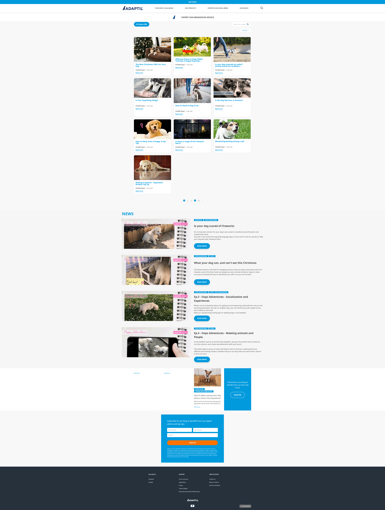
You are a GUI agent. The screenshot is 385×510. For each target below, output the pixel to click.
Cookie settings (183, 488)
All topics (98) (141, 24)
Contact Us (212, 479)
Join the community (214, 485)
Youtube (150, 482)
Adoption (198, 220)
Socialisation (222, 292)
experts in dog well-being (218, 8)
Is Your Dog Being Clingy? (147, 100)
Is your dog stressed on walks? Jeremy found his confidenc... (229, 65)
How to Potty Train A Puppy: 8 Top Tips (151, 142)
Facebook (151, 479)
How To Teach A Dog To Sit (187, 105)
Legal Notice (182, 482)
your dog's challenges (164, 8)
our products (190, 8)
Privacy (181, 485)
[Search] (261, 8)
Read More (137, 373)
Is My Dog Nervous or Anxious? (229, 100)
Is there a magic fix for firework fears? (189, 142)
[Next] (202, 200)
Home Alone (199, 389)
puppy (212, 256)
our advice (244, 8)
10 (198, 200)
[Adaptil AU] (192, 500)
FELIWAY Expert (140, 70)
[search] (248, 24)
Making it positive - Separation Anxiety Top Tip (149, 183)
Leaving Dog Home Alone (203, 391)
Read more (139, 73)
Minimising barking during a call (229, 141)
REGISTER (237, 395)
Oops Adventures (211, 220)
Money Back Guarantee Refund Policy (189, 491)
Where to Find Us (214, 482)
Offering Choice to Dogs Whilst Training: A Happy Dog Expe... (189, 60)
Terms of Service (183, 479)
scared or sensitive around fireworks (241, 232)
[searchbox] (239, 24)
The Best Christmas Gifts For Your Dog (151, 65)
